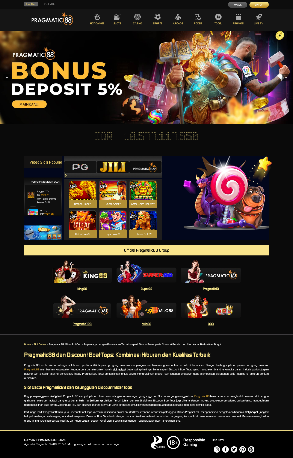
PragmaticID (211, 289)
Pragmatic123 (82, 324)
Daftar (259, 4)
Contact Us (49, 4)
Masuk (238, 4)
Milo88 (146, 324)
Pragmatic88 (31, 369)
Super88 (146, 289)
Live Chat (31, 4)
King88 (82, 289)
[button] (7, 77)
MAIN (82, 194)
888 (211, 324)
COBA (82, 185)
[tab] (80, 167)
